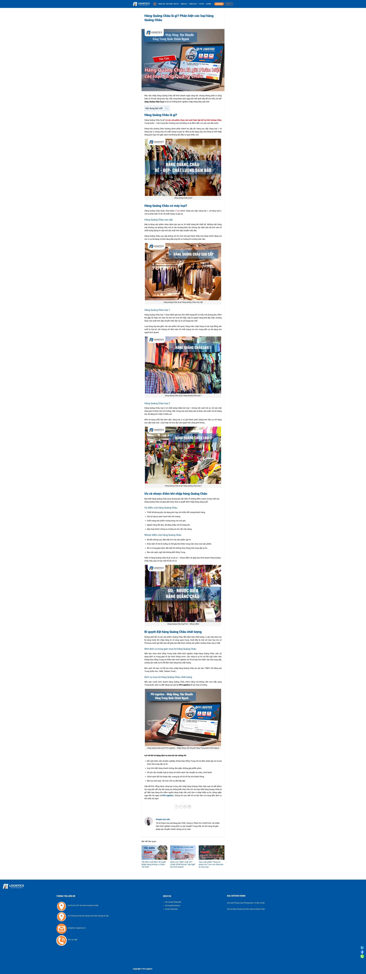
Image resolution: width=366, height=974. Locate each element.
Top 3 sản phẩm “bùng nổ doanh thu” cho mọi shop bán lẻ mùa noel (211, 864)
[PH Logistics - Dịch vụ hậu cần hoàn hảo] (141, 4)
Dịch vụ (176, 4)
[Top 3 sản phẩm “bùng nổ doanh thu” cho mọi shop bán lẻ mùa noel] (211, 852)
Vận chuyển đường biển (173, 902)
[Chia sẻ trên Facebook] (177, 807)
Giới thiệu (169, 4)
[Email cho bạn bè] (185, 807)
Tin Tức (201, 4)
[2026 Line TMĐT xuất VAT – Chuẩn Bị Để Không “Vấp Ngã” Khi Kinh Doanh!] (183, 852)
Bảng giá (184, 4)
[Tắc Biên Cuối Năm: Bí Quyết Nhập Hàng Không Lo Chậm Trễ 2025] (154, 852)
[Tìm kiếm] (155, 4)
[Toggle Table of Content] (165, 108)
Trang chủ (161, 4)
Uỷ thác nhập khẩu (171, 909)
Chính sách (193, 4)
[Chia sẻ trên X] (181, 807)
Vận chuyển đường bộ (172, 905)
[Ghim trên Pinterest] (189, 807)
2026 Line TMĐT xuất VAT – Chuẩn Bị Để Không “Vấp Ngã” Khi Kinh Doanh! (182, 864)
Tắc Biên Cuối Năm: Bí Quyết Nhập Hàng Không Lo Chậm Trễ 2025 (154, 864)
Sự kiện (208, 4)
